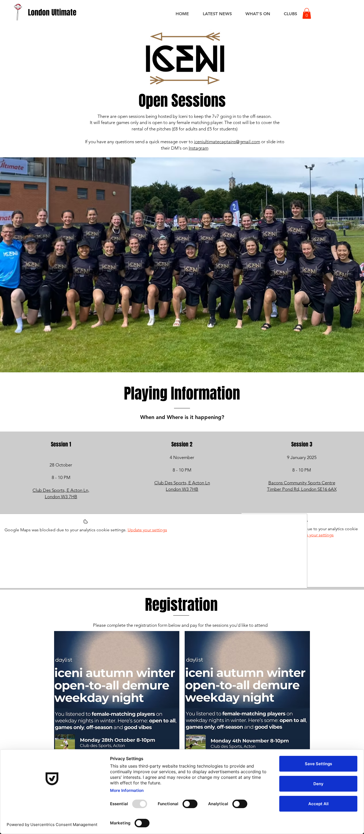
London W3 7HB (182, 489)
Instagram (198, 148)
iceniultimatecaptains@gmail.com (227, 141)
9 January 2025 (302, 457)
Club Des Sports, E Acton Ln (182, 482)
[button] (306, 13)
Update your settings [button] (314, 534)
